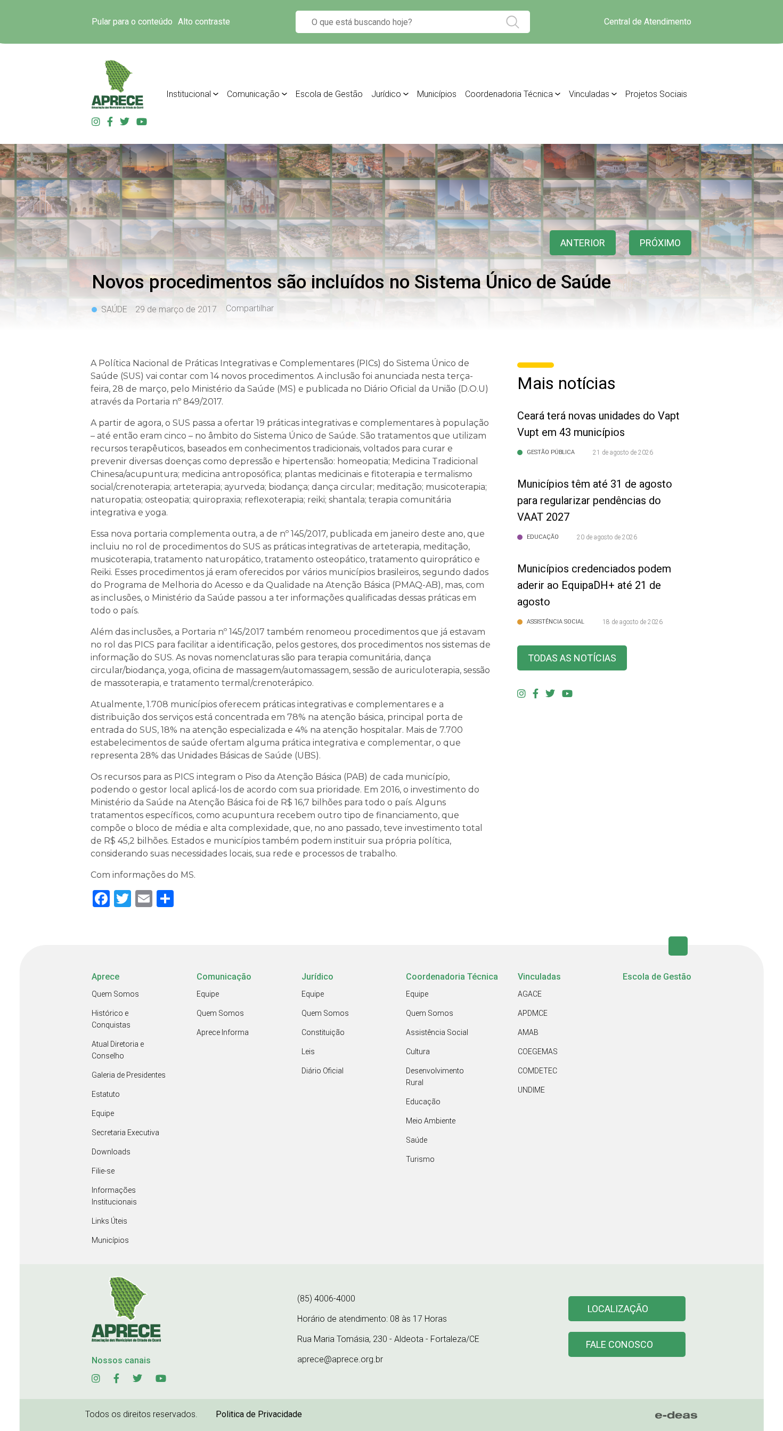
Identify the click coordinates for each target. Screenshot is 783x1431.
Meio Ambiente (430, 1121)
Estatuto (106, 1094)
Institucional (188, 94)
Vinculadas (589, 94)
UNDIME (531, 1090)
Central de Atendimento (647, 22)
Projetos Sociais (656, 94)
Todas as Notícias (572, 658)
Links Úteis (109, 1221)
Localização (618, 1308)
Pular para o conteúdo (132, 22)
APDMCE (533, 1013)
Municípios (436, 94)
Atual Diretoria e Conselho (118, 1050)
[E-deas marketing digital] (676, 1415)
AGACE (530, 994)
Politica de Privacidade (259, 1414)
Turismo (420, 1159)
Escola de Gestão (329, 94)
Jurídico (386, 94)
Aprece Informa (223, 1032)
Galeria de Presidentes (129, 1075)
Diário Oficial (322, 1070)
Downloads (111, 1151)
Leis (308, 1051)
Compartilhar (250, 308)
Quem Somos (115, 994)
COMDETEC (537, 1070)
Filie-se (103, 1171)
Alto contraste (204, 22)
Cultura (418, 1051)
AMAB (528, 1032)
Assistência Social (437, 1032)
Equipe (103, 1113)
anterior (582, 242)
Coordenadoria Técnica (509, 94)
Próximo (660, 242)
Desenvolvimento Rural (435, 1076)
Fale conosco (619, 1344)
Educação (423, 1101)
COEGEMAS (538, 1051)
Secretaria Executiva (125, 1132)
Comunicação (253, 94)
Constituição (323, 1032)
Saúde (416, 1140)
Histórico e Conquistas (111, 1019)
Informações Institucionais (114, 1196)
